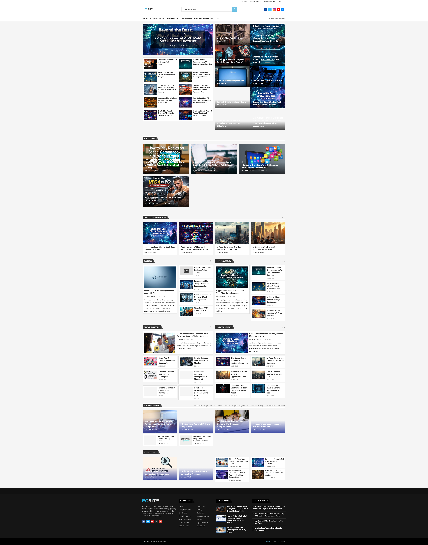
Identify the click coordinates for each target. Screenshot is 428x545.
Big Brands (183, 513)
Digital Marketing (157, 18)
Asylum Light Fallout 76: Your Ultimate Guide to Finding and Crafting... (202, 75)
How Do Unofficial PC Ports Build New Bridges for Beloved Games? (202, 100)
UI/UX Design (270, 406)
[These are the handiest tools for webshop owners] (150, 440)
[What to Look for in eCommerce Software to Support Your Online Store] (150, 391)
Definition (200, 513)
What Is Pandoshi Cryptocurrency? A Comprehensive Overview (202, 62)
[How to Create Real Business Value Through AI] (186, 270)
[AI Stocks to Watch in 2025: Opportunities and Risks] (268, 233)
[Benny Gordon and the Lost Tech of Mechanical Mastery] (258, 474)
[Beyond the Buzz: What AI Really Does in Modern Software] (267, 97)
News (181, 506)
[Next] (284, 217)
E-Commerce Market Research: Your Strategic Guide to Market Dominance (193, 335)
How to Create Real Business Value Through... (202, 270)
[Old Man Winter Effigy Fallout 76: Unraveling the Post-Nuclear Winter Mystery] (150, 89)
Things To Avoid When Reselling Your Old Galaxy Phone (238, 461)
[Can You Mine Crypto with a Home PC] (232, 34)
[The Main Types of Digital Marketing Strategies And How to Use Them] (150, 375)
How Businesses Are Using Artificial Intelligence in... (202, 297)
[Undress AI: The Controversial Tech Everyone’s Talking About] (223, 388)
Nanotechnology (223, 327)
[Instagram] (274, 9)
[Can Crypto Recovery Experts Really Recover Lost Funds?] (232, 55)
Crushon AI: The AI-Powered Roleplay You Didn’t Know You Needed (266, 59)
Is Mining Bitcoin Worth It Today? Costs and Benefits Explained (202, 113)
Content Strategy (257, 406)
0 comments (183, 47)
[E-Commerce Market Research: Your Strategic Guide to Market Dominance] (159, 343)
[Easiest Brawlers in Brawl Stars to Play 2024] (232, 97)
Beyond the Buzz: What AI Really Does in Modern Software (266, 335)
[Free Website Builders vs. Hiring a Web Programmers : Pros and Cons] (186, 440)
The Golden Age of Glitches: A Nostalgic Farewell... (239, 360)
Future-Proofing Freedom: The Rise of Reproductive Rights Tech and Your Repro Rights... (178, 39)
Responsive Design (201, 406)
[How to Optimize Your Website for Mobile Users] (186, 361)
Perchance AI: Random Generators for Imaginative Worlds (274, 389)
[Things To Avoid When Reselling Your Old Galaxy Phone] (222, 462)
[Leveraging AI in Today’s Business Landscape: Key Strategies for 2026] (186, 284)
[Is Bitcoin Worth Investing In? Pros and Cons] (258, 313)
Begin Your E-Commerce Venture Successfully (166, 360)
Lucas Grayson (152, 171)
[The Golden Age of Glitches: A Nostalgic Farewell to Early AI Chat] (150, 115)
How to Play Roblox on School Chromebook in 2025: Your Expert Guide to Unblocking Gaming (165, 165)
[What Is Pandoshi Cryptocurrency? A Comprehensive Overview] (185, 64)
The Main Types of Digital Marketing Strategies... (166, 374)
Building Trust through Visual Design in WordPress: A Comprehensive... (230, 424)
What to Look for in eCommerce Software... (166, 390)
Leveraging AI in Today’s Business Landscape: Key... (201, 283)
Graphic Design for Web (240, 406)
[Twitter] (270, 9)
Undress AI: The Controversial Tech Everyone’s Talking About (239, 389)
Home (268, 542)
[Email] (282, 9)
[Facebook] (265, 9)
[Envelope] (160, 521)
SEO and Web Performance (220, 406)
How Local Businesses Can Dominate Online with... (201, 391)
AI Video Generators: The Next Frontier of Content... (275, 360)
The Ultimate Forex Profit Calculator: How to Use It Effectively (229, 123)
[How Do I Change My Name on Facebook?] (232, 76)
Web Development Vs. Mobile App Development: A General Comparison (158, 424)
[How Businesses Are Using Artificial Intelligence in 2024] (186, 297)
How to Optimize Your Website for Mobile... (201, 360)
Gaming (145, 18)
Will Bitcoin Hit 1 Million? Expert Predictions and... (274, 286)
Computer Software (190, 18)
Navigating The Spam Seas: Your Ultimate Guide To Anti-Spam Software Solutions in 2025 (212, 165)
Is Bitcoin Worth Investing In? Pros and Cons (274, 313)
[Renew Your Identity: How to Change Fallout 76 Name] (150, 64)
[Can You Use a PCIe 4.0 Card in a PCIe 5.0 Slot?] (267, 76)
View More (281, 406)
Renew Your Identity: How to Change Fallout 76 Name (167, 62)
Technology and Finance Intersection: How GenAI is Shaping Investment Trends (265, 38)
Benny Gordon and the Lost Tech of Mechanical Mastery (274, 473)
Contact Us (201, 526)
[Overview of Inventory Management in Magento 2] (186, 375)
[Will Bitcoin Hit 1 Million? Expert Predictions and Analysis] (150, 77)
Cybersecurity (255, 2)
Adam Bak (221, 296)
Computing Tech (185, 509)
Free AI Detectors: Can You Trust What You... (274, 374)
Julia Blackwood (223, 252)
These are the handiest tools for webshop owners (165, 439)
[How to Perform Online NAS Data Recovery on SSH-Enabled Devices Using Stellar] (221, 518)
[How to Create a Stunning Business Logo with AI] (160, 277)
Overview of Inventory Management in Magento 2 (200, 375)
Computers (201, 506)
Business (244, 2)
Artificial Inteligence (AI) (209, 18)
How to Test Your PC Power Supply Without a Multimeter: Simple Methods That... (237, 509)
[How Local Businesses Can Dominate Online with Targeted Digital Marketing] (186, 391)
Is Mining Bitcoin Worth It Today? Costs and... (273, 299)
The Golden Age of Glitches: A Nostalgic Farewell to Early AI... (166, 113)
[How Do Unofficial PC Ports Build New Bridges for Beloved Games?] (185, 102)
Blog (275, 542)
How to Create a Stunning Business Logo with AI (159, 292)
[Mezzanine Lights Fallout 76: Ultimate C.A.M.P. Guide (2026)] (150, 102)
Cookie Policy (184, 526)
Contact (282, 2)
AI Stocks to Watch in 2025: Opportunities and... (239, 374)
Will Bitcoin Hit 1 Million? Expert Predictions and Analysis (167, 75)
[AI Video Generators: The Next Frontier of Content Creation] (232, 233)
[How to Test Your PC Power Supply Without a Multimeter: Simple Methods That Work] (221, 509)
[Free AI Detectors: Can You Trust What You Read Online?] (258, 375)
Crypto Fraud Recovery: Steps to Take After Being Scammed (230, 292)
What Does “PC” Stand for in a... (201, 309)
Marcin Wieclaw (201, 171)
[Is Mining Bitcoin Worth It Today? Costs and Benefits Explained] (185, 115)
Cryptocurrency (270, 2)
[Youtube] (278, 9)
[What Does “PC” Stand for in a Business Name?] (186, 311)
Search (234, 9)
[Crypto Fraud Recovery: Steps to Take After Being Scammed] (232, 277)
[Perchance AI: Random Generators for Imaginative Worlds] (258, 388)
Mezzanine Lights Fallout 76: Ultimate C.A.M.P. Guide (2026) (167, 100)
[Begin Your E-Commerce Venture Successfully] (150, 361)
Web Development (173, 18)
